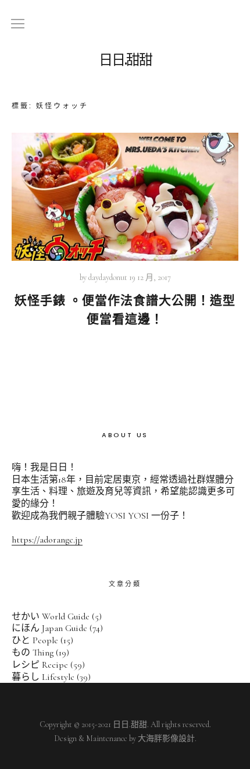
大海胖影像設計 (166, 738)
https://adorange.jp (47, 539)
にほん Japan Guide (49, 628)
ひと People (35, 640)
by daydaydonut (103, 277)
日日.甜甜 (125, 60)
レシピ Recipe (40, 665)
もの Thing (32, 652)
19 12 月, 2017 (150, 277)
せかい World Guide (51, 616)
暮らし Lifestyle (43, 677)
